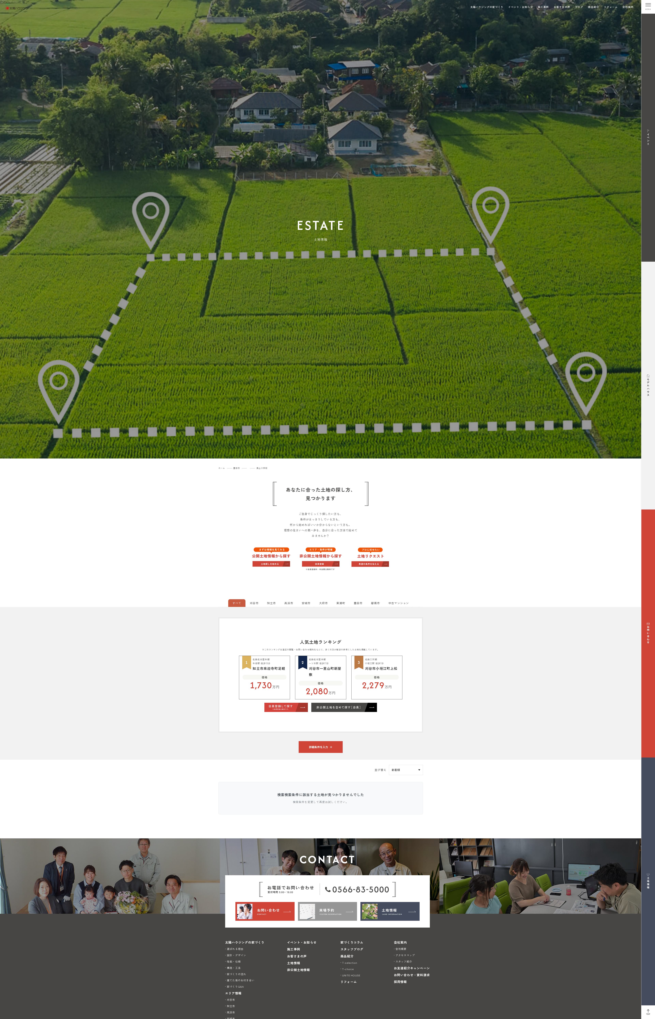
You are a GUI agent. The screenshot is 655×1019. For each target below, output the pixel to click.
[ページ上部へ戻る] (648, 1012)
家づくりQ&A (235, 986)
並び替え (380, 770)
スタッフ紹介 (404, 961)
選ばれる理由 (235, 949)
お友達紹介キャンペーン (412, 968)
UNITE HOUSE (351, 975)
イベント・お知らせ (520, 7)
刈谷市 (231, 999)
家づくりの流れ (236, 974)
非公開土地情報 (298, 969)
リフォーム (611, 7)
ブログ (579, 7)
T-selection (349, 962)
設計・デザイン (236, 955)
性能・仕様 (234, 961)
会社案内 (628, 7)
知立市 (231, 1006)
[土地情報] (390, 911)
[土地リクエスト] (370, 557)
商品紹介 (593, 7)
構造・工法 (234, 968)
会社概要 (401, 949)
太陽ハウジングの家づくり (486, 7)
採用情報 (400, 981)
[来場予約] (327, 911)
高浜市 (231, 1012)
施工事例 (543, 7)
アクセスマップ (405, 955)
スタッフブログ (351, 949)
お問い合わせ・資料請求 (412, 975)
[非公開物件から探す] (320, 559)
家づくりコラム (351, 942)
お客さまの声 (562, 7)
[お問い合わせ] (265, 911)
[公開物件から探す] (271, 557)
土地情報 (293, 963)
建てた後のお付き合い (240, 980)
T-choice (348, 969)
